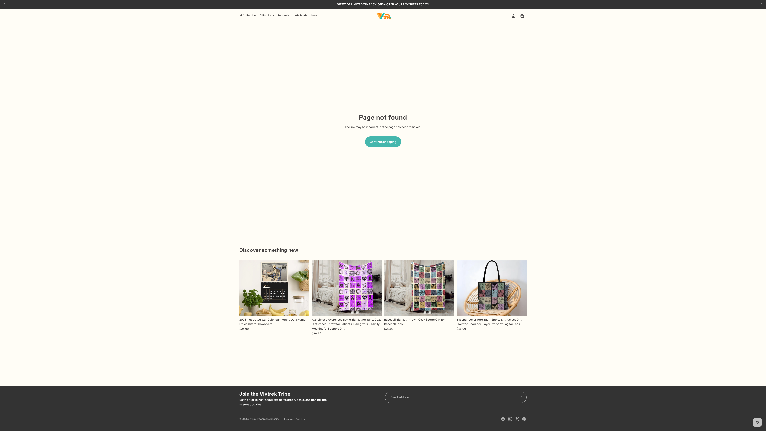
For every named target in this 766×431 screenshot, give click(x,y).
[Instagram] (510, 419)
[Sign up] (521, 397)
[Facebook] (503, 419)
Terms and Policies (294, 419)
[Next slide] (761, 4)
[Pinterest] (524, 419)
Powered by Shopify (268, 419)
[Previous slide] (4, 4)
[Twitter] (517, 419)
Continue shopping (383, 142)
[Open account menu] (513, 16)
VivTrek (252, 419)
